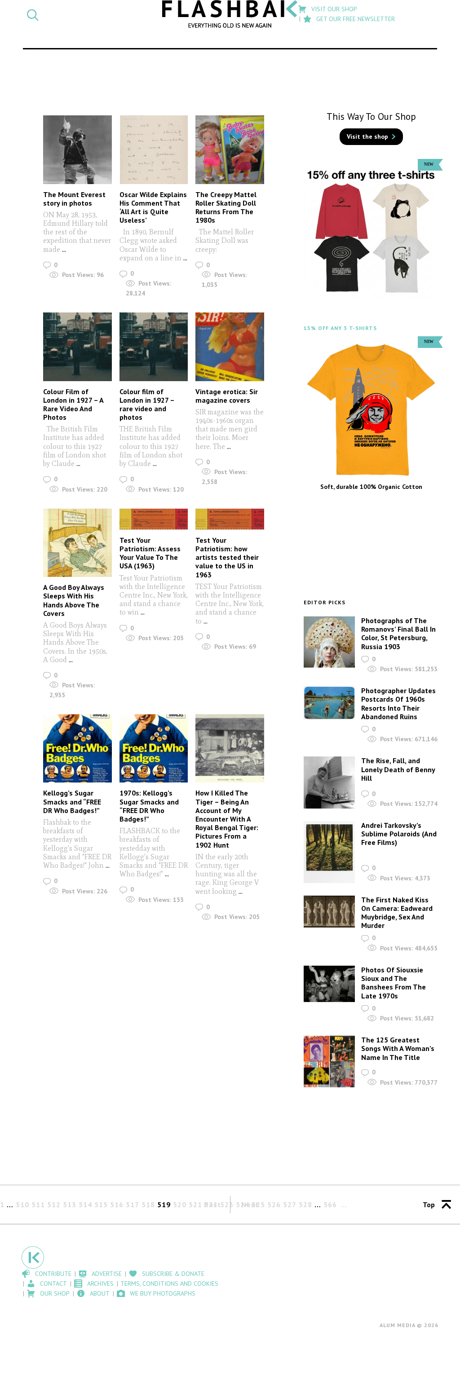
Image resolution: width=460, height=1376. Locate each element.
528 (305, 1204)
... (63, 249)
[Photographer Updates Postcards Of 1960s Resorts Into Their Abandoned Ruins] (329, 702)
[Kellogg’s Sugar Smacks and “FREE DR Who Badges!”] (77, 748)
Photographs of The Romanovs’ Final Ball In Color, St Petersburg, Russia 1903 (398, 633)
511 (38, 1204)
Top (429, 1204)
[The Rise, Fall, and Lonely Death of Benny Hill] (329, 782)
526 (274, 1204)
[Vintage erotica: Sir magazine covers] (229, 346)
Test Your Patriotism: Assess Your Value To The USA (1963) (150, 553)
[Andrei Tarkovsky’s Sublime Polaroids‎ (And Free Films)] (329, 852)
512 (54, 1204)
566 (330, 1204)
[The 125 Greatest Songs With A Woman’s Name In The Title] (329, 1061)
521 (195, 1204)
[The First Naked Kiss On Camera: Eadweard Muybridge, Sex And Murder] (329, 912)
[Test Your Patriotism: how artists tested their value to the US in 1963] (229, 519)
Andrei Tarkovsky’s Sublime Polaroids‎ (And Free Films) (399, 834)
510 (22, 1204)
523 (227, 1204)
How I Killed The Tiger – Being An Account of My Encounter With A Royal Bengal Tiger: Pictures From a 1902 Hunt (226, 818)
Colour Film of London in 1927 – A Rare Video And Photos (73, 404)
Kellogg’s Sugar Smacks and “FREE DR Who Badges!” (72, 801)
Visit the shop (367, 136)
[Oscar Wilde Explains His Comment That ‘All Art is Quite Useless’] (153, 149)
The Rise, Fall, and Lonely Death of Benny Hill (398, 769)
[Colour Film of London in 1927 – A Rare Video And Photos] (77, 346)
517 (132, 1204)
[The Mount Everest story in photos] (77, 149)
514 (85, 1204)
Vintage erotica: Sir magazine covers (226, 395)
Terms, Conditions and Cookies (169, 1283)
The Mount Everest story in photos (74, 198)
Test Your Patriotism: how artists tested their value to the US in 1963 (227, 557)
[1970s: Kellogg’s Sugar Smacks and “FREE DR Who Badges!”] (153, 748)
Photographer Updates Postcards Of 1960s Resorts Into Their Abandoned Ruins (398, 703)
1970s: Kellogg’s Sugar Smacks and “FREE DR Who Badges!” (149, 805)
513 (69, 1204)
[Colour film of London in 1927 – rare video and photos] (153, 346)
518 (148, 1204)
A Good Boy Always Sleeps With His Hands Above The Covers (73, 600)
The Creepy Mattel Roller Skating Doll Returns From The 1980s (226, 207)
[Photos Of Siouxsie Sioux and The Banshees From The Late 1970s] (329, 984)
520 (179, 1204)
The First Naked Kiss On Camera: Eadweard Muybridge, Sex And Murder (397, 912)
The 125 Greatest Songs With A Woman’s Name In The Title (397, 1048)
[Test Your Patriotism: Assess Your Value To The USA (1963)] (153, 519)
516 (117, 1204)
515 (101, 1204)
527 (289, 1204)
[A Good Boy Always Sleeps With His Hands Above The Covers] (77, 543)
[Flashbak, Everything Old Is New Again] (230, 14)
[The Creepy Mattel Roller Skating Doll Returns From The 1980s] (229, 149)
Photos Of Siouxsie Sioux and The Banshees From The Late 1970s (393, 982)
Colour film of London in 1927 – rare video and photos (146, 404)
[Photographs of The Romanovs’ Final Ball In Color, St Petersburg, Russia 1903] (329, 642)
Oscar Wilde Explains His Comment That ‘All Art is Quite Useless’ (153, 207)
